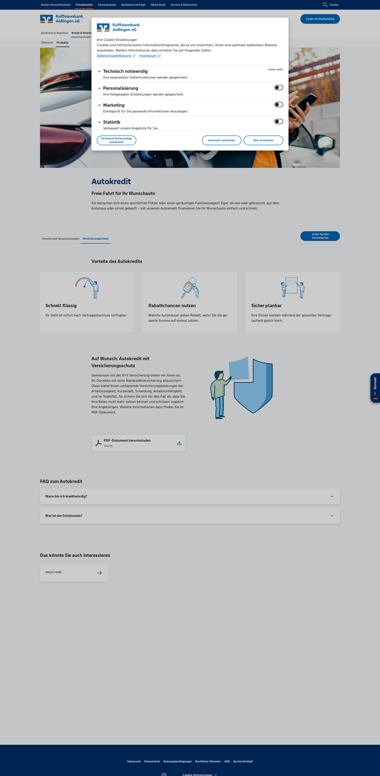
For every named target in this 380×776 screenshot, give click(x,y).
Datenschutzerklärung (114, 55)
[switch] (278, 87)
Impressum (148, 55)
